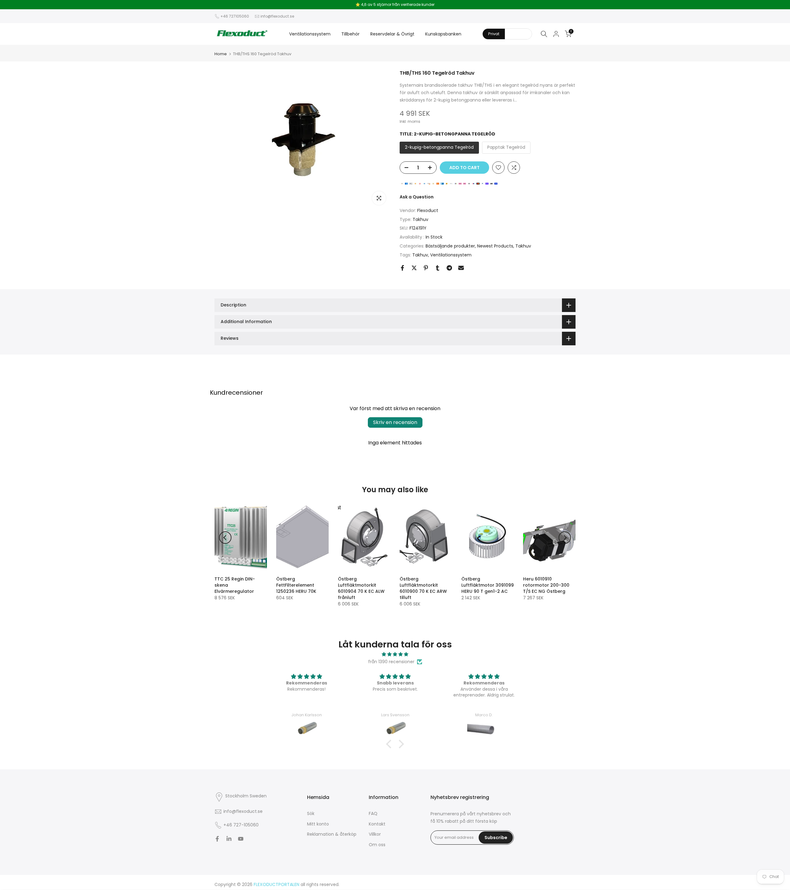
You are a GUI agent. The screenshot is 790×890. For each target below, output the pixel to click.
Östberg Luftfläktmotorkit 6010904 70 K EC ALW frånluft (361, 588)
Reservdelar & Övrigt (392, 34)
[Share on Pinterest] (426, 268)
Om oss (377, 845)
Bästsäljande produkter (450, 246)
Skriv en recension (395, 422)
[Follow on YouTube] (240, 838)
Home (220, 54)
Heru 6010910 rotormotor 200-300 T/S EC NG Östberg (546, 585)
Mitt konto (318, 824)
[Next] (565, 537)
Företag (518, 34)
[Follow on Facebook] (217, 838)
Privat (493, 34)
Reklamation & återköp (331, 834)
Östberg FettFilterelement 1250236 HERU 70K (296, 585)
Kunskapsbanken (443, 34)
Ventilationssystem (310, 34)
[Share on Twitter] (414, 268)
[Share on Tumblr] (437, 268)
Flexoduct (427, 210)
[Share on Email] (461, 268)
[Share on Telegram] (449, 268)
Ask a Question (417, 197)
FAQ (373, 813)
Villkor (375, 834)
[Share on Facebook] (402, 268)
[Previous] (225, 537)
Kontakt (377, 824)
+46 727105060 (234, 16)
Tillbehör (350, 34)
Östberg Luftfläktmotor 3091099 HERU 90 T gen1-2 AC (487, 585)
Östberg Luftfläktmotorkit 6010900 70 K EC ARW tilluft (423, 588)
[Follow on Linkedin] (229, 838)
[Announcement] (395, 5)
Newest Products (495, 246)
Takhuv (420, 219)
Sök (310, 813)
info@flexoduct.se (277, 16)
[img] (395, 654)
